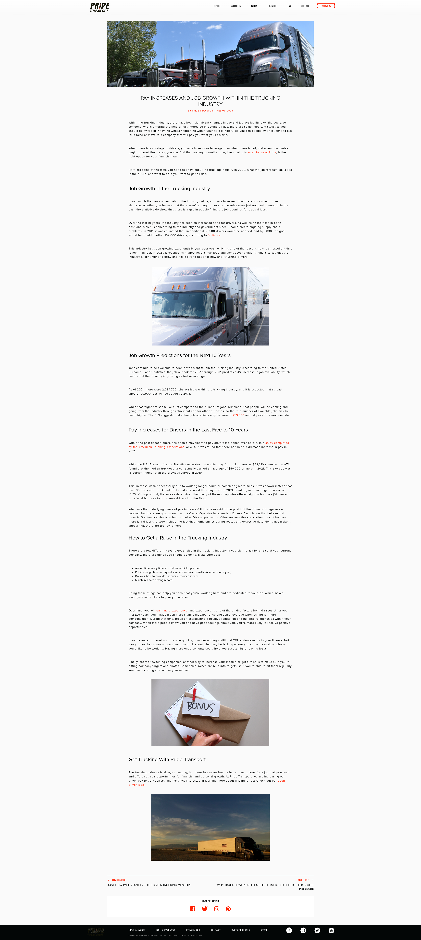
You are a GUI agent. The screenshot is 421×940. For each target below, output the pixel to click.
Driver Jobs (193, 930)
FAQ (289, 6)
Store (264, 930)
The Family (272, 6)
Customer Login (240, 930)
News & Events (137, 930)
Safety (254, 6)
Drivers (217, 6)
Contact (215, 930)
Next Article (265, 884)
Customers (236, 6)
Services (305, 6)
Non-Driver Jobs (166, 930)
